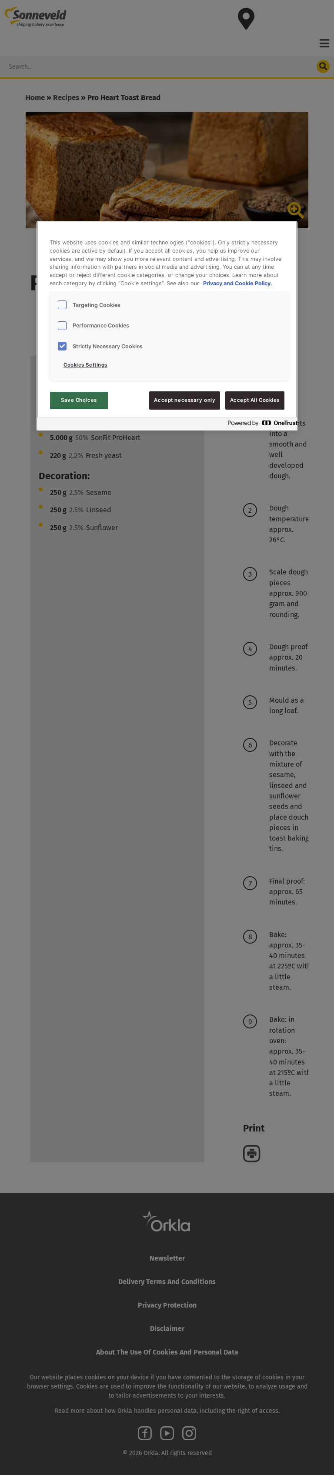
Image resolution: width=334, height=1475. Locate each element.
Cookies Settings (85, 365)
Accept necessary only (184, 400)
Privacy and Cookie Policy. (237, 283)
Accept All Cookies (255, 400)
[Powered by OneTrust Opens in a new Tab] (260, 425)
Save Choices (79, 400)
